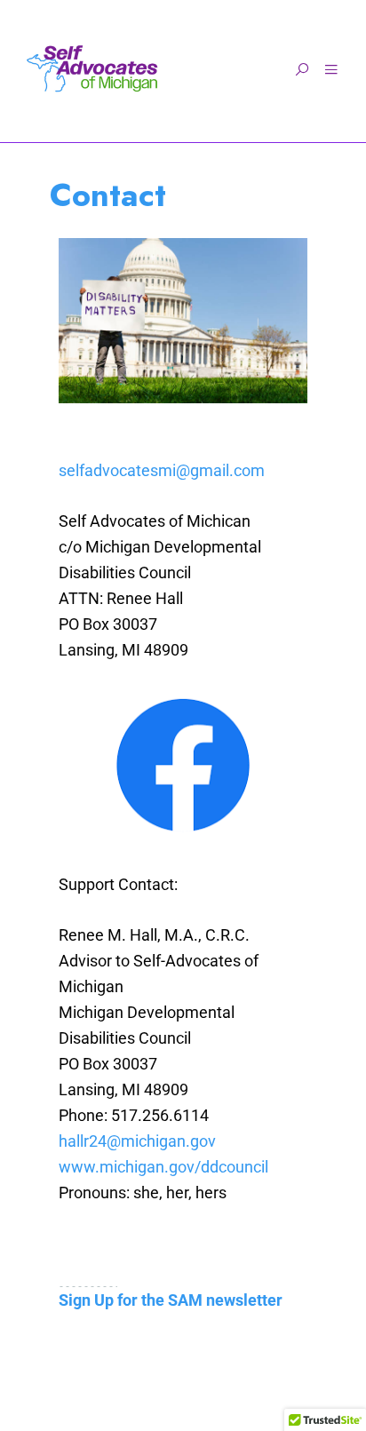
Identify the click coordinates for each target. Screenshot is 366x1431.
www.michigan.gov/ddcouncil (163, 1166)
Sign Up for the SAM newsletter (170, 1300)
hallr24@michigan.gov (137, 1141)
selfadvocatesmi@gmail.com (162, 470)
